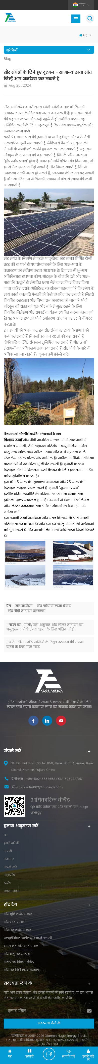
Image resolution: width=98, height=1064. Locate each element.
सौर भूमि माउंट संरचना (18, 914)
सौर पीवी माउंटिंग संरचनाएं (26, 611)
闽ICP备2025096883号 (62, 1040)
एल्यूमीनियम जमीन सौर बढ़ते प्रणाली (28, 938)
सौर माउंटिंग (23, 606)
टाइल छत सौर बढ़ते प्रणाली (21, 946)
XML (56, 1044)
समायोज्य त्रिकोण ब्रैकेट (19, 962)
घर (85, 35)
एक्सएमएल (12, 891)
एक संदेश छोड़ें (49, 1054)
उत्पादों (8, 851)
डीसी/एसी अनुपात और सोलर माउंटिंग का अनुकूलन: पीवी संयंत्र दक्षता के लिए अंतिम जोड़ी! (44, 628)
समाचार (9, 859)
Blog (7, 59)
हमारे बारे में (11, 843)
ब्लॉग (7, 883)
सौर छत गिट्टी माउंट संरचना (21, 970)
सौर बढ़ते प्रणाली (14, 922)
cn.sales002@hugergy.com (42, 787)
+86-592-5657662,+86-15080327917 (54, 779)
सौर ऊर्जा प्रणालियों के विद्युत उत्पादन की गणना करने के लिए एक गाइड (45, 645)
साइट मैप (44, 1044)
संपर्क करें (10, 867)
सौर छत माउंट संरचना (18, 930)
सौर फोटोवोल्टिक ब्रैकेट (54, 606)
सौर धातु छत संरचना (17, 954)
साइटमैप (9, 875)
